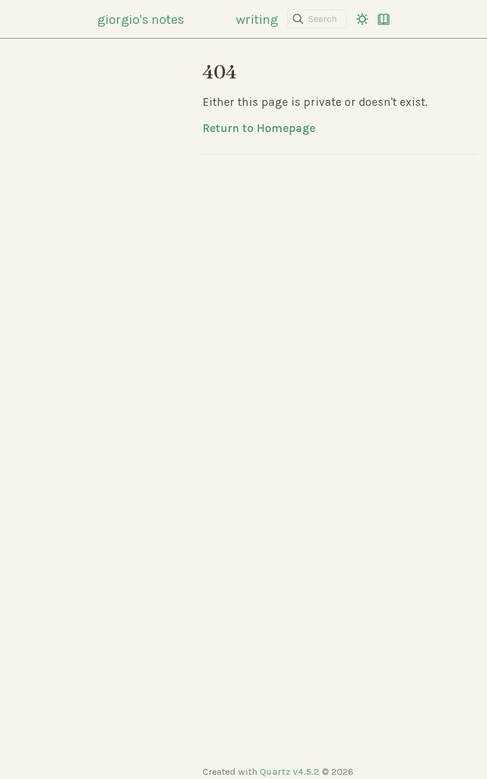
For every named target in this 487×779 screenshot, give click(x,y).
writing (257, 19)
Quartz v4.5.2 (290, 771)
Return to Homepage (259, 128)
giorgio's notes (140, 19)
